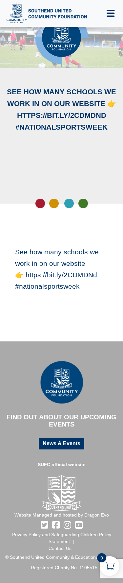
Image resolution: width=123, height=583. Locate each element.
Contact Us (60, 548)
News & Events (61, 443)
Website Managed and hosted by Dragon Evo (61, 515)
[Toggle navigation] (111, 13)
